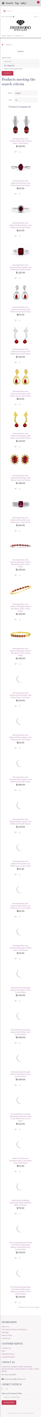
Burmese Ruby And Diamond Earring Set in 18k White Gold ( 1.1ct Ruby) (20, 695)
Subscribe (9, 1403)
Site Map (5, 1332)
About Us (10, 36)
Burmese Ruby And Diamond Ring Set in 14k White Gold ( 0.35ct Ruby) (20, 863)
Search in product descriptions (13, 69)
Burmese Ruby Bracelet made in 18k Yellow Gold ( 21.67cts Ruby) (20, 1074)
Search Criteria (6, 57)
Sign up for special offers (12, 1393)
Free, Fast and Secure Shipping (14, 1329)
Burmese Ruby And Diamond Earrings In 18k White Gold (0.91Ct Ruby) (20, 309)
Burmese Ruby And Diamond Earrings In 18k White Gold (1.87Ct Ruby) (20, 351)
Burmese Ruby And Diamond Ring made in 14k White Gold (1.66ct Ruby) (20, 267)
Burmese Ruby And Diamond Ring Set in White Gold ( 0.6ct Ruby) (20, 948)
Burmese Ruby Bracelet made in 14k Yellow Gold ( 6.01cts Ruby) (20, 990)
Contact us (19, 36)
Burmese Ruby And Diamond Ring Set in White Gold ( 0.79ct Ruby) (20, 141)
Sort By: (10, 93)
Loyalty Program (8, 1357)
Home (4, 36)
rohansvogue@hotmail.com (14, 1379)
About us (5, 1327)
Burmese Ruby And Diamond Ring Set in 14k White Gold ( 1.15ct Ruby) (20, 520)
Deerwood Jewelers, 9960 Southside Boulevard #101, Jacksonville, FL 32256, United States (20, 1369)
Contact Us (6, 1348)
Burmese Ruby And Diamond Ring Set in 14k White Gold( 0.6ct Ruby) (20, 183)
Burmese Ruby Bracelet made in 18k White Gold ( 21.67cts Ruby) (20, 1032)
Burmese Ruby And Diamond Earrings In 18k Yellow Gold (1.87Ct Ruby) (20, 436)
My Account (7, 16)
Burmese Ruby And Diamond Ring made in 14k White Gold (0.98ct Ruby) (20, 821)
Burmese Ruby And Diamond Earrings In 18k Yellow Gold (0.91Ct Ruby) (20, 393)
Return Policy (7, 1335)
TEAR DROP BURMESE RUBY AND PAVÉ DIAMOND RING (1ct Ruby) (20, 1203)
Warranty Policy (8, 1354)
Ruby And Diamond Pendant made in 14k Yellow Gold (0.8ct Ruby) (20, 1160)
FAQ (3, 1351)
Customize (6, 1338)
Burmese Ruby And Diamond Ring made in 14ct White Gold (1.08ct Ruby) (20, 779)
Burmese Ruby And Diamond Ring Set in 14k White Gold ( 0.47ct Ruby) (20, 906)
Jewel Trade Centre (25, 1413)
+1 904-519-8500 (9, 1375)
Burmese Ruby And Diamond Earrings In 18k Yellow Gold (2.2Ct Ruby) (21, 478)
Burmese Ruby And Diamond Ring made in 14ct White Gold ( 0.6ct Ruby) (20, 737)
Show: (11, 100)
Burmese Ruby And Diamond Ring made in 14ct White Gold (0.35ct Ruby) (20, 225)
